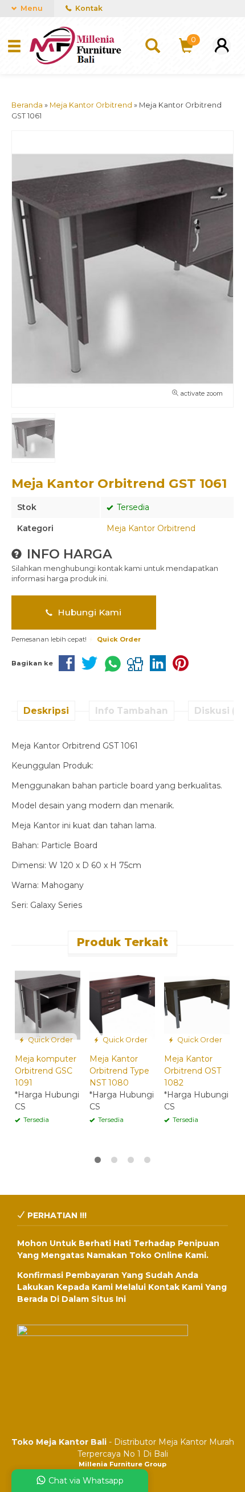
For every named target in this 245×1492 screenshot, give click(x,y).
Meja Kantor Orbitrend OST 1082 (192, 1071)
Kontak (88, 8)
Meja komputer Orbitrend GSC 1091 (45, 1071)
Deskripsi (46, 710)
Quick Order (49, 1039)
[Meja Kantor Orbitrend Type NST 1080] (122, 1005)
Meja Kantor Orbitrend (151, 528)
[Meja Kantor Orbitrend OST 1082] (197, 1005)
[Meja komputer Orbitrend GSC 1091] (47, 1005)
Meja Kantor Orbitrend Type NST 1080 (119, 1071)
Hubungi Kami (88, 612)
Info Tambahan (131, 710)
